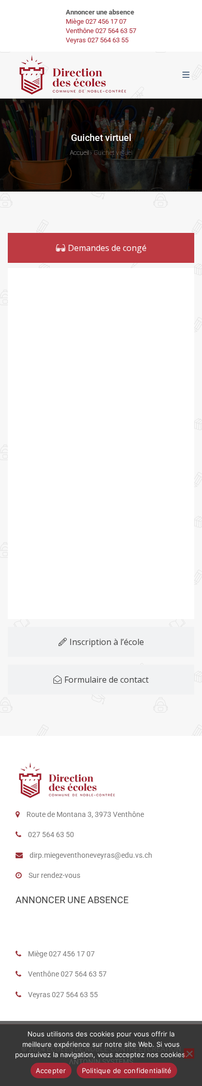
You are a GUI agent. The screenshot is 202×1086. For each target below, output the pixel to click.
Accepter (51, 1070)
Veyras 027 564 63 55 (97, 40)
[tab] (101, 248)
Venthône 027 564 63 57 (101, 31)
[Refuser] (189, 1053)
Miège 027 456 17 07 (96, 21)
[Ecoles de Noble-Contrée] (74, 75)
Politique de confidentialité (127, 1070)
